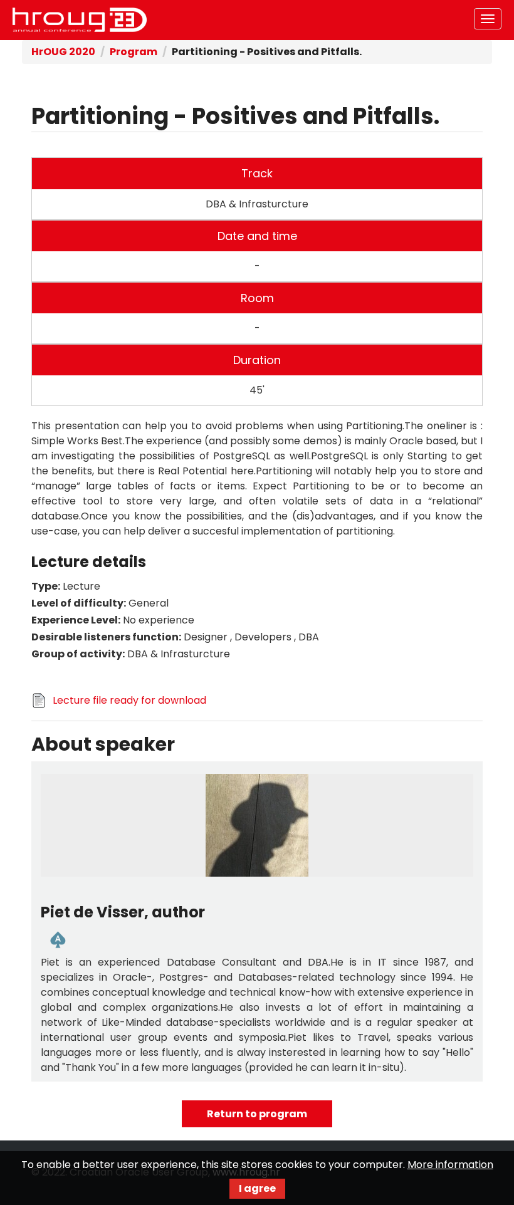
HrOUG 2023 (80, 20)
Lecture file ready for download (129, 700)
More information (450, 1164)
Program (133, 51)
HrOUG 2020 (63, 51)
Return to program (257, 1114)
